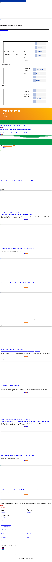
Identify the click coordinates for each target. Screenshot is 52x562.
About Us (1, 505)
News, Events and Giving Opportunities (6, 525)
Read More (1, 127)
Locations (2, 520)
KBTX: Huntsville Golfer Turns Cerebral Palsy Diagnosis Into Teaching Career (11, 453)
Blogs (1, 540)
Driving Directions (3, 512)
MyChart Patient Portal (3, 537)
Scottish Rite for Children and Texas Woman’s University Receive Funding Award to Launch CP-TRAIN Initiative (16, 419)
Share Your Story (29, 533)
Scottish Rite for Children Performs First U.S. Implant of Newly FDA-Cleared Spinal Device (13, 349)
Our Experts (2, 533)
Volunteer (28, 534)
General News (4, 147)
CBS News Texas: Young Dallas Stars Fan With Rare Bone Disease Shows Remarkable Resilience (21, 489)
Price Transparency (3, 541)
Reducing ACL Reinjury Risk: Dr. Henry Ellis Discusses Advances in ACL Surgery (17, 125)
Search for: (1, 145)
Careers (28, 537)
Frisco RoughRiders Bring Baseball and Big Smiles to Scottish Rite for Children (16, 132)
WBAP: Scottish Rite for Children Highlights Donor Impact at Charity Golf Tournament (12, 315)
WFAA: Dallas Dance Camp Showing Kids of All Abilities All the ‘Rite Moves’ (17, 282)
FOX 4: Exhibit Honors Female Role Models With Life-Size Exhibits (10, 385)
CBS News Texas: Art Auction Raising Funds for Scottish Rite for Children (15, 129)
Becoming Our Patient (3, 534)
